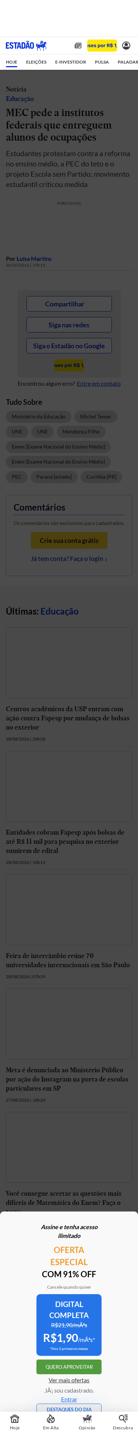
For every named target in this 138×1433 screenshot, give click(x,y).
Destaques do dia (69, 1409)
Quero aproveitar (69, 1367)
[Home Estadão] (26, 45)
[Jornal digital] (78, 45)
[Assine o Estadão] (102, 45)
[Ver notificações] (126, 45)
